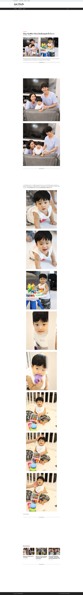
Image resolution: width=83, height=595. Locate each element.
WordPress (64, 593)
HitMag (68, 593)
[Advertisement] (41, 22)
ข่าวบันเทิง (19, 8)
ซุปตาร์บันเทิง (19, 4)
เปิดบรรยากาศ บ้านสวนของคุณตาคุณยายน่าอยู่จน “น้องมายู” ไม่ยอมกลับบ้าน (41, 557)
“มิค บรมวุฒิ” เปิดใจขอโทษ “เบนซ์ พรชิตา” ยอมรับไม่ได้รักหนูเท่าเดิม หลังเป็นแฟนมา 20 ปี (54, 557)
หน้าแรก (15, 8)
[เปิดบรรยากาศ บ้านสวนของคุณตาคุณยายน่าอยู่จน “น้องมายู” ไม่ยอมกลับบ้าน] (41, 555)
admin (30, 35)
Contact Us (25, 0)
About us (29, 0)
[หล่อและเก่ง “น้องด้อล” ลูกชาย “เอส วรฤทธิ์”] (28, 555)
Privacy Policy (21, 0)
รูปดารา (24, 8)
